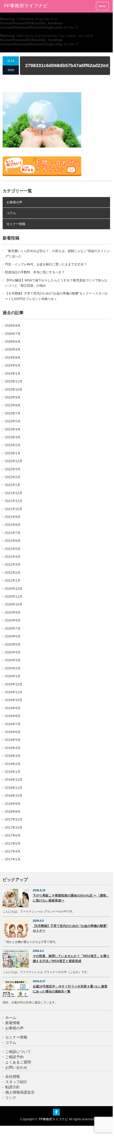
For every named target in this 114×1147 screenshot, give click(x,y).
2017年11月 (13, 819)
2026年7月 (12, 334)
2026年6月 (12, 341)
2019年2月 (12, 764)
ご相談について (18, 1052)
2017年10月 (13, 827)
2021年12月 (13, 493)
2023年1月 (12, 453)
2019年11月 (13, 692)
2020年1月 (12, 676)
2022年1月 (12, 485)
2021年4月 (12, 557)
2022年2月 (12, 477)
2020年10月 (13, 604)
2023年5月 (12, 421)
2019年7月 (12, 724)
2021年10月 (13, 509)
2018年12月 (13, 780)
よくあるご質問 (18, 1062)
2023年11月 (13, 381)
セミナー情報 (16, 224)
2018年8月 (12, 811)
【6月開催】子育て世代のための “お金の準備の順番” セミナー (70, 928)
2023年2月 (12, 445)
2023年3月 (12, 437)
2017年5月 (12, 843)
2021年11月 (13, 501)
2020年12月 (13, 589)
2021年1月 (12, 580)
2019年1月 (12, 772)
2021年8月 (12, 525)
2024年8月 (12, 357)
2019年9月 (12, 708)
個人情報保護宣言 (20, 1092)
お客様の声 (14, 202)
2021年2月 (12, 573)
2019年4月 (12, 748)
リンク (10, 1098)
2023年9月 (12, 397)
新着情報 (12, 1023)
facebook (56, 1112)
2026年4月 (12, 349)
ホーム (10, 1018)
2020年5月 (12, 644)
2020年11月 (13, 596)
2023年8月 (12, 405)
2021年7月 (12, 533)
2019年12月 (13, 684)
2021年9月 (12, 517)
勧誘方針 (12, 1087)
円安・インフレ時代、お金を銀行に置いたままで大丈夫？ (46, 264)
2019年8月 (12, 716)
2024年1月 (12, 373)
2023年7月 (12, 413)
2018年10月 (13, 796)
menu (102, 6)
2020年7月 (12, 628)
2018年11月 (13, 788)
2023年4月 (12, 429)
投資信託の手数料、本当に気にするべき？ (35, 272)
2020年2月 (12, 668)
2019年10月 (13, 700)
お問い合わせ (16, 1067)
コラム (11, 213)
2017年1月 (12, 859)
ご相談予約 (14, 1057)
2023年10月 (13, 389)
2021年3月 (12, 564)
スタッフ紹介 (16, 1082)
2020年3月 (12, 660)
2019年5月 (12, 740)
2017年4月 (12, 851)
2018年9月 (12, 804)
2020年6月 (12, 636)
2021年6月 (12, 541)
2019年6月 (12, 732)
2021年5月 (12, 549)
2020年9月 (12, 612)
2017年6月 (12, 835)
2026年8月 (12, 325)
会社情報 (12, 1077)
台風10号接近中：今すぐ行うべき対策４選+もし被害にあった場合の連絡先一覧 (70, 989)
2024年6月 (12, 365)
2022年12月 (13, 461)
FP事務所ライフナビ (26, 5)
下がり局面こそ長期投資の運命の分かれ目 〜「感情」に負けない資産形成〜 (71, 898)
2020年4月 (12, 652)
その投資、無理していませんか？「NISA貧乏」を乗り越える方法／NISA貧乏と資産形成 (71, 958)
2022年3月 (12, 469)
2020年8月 (12, 620)
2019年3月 (12, 756)
